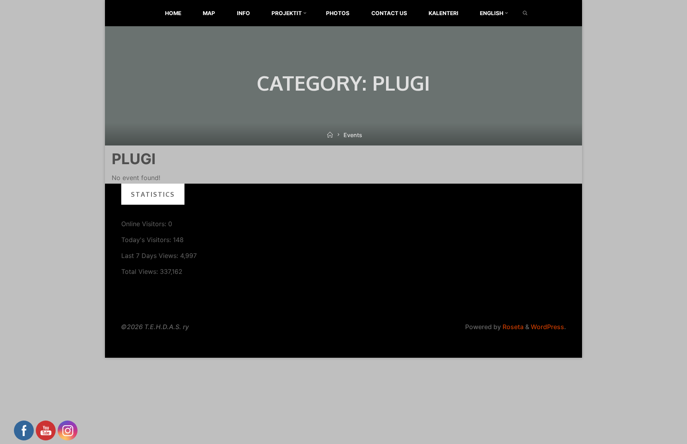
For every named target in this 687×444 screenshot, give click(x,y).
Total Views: (140, 271)
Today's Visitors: (147, 240)
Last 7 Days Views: (150, 256)
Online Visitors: (144, 224)
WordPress (547, 327)
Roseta (512, 327)
